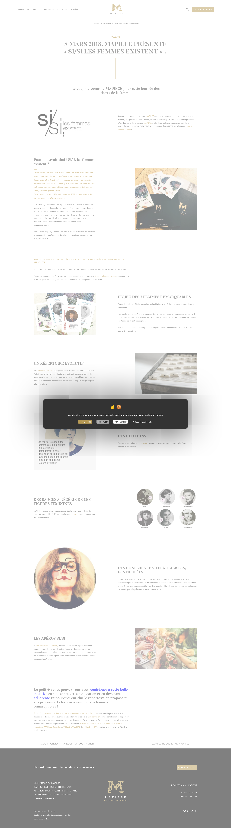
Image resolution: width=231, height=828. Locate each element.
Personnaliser (120, 422)
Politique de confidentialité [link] (142, 422)
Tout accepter (85, 422)
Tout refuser (103, 422)
